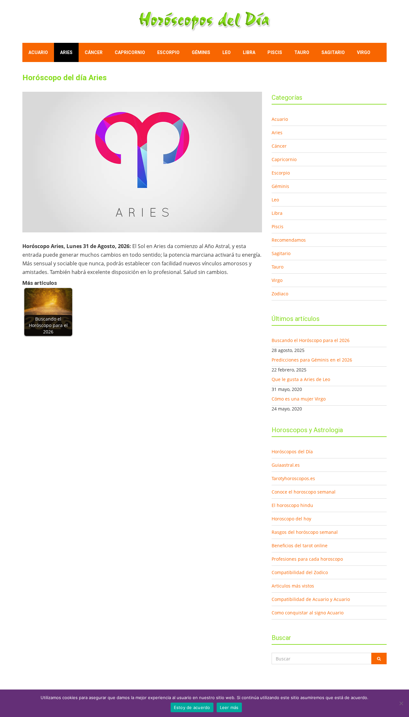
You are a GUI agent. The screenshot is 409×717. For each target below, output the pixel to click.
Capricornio (130, 52)
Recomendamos (289, 240)
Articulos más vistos (293, 586)
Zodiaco (280, 294)
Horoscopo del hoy (291, 519)
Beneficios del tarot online (300, 545)
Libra (249, 52)
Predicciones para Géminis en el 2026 (312, 360)
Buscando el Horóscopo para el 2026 (311, 340)
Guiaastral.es (286, 465)
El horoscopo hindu (292, 505)
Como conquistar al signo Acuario (307, 613)
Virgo (363, 52)
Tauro (301, 52)
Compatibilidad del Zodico (300, 572)
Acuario (38, 52)
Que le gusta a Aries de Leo (301, 379)
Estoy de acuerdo (192, 707)
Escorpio (168, 52)
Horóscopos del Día (292, 451)
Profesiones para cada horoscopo (307, 559)
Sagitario (333, 52)
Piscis (274, 52)
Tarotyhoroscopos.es (293, 478)
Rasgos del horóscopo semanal (305, 532)
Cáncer (94, 52)
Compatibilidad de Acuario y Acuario (311, 599)
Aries (66, 52)
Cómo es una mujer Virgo (299, 399)
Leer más (229, 707)
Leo (226, 52)
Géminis (201, 52)
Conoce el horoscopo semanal (304, 492)
